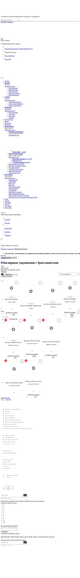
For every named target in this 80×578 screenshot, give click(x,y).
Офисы (8, 477)
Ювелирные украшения (14, 253)
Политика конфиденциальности (14, 422)
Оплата (7, 413)
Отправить (5, 531)
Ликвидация (43, 253)
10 (4, 522)
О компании (6, 456)
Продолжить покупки (21, 249)
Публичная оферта (10, 424)
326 (10, 399)
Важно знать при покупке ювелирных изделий (18, 428)
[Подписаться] (25, 495)
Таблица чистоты (10, 444)
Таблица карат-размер (11, 439)
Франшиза (8, 468)
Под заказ (51, 253)
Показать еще (5, 398)
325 (7, 399)
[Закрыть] (1, 247)
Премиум (35, 253)
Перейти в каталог (7, 22)
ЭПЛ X (57, 253)
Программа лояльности (11, 426)
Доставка (7, 411)
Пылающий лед (9, 437)
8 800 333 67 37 (6, 481)
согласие (17, 497)
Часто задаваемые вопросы (12, 420)
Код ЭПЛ (7, 462)
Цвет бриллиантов (10, 441)
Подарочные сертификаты (12, 409)
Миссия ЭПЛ (8, 460)
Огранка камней (9, 435)
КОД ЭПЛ (62, 253)
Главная (3, 258)
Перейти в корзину (7, 249)
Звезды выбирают (10, 418)
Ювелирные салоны (12, 475)
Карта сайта (8, 451)
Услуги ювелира (9, 415)
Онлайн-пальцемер (10, 453)
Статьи (7, 466)
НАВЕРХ (4, 404)
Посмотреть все (10, 86)
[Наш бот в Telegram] (15, 76)
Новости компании (10, 464)
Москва (4, 271)
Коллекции (27, 253)
